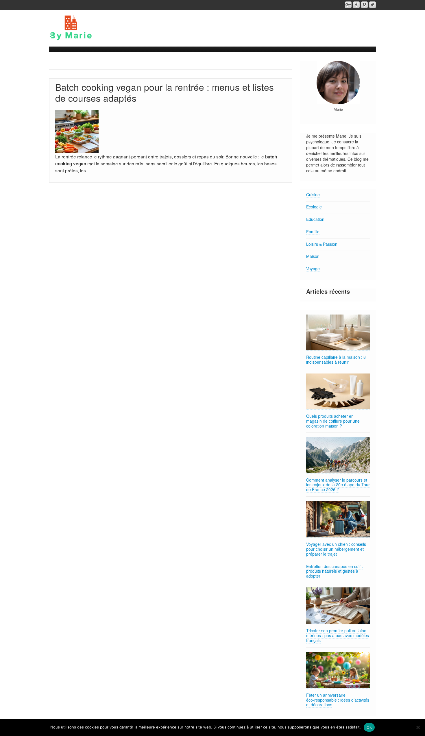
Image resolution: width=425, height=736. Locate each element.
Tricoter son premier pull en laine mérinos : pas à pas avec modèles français (337, 635)
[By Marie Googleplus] (348, 4)
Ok (369, 727)
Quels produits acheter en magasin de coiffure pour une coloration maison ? (333, 421)
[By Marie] (71, 27)
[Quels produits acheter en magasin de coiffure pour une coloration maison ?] (338, 391)
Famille (312, 231)
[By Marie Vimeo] (364, 4)
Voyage (313, 268)
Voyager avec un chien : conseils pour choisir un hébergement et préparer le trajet (336, 549)
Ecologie (314, 207)
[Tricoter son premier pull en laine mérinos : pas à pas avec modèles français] (338, 605)
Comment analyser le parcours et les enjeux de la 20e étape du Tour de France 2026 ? (338, 485)
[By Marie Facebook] (356, 4)
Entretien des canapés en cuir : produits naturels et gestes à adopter (334, 571)
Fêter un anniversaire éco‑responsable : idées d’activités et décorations (337, 700)
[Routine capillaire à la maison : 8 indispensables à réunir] (338, 333)
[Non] (418, 727)
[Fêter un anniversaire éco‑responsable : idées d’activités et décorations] (338, 670)
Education (315, 219)
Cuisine (313, 194)
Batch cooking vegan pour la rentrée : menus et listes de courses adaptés (164, 92)
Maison (312, 256)
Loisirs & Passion (321, 244)
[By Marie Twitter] (372, 4)
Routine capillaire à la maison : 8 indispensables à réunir (336, 359)
